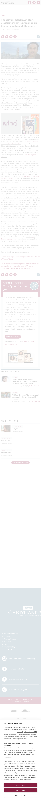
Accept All (20, 785)
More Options (20, 796)
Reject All (20, 790)
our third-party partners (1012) (27, 732)
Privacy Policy (10, 777)
